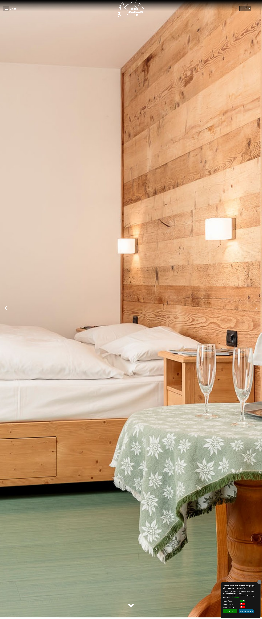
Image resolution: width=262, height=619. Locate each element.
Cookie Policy (235, 597)
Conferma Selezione (246, 611)
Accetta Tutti (230, 611)
